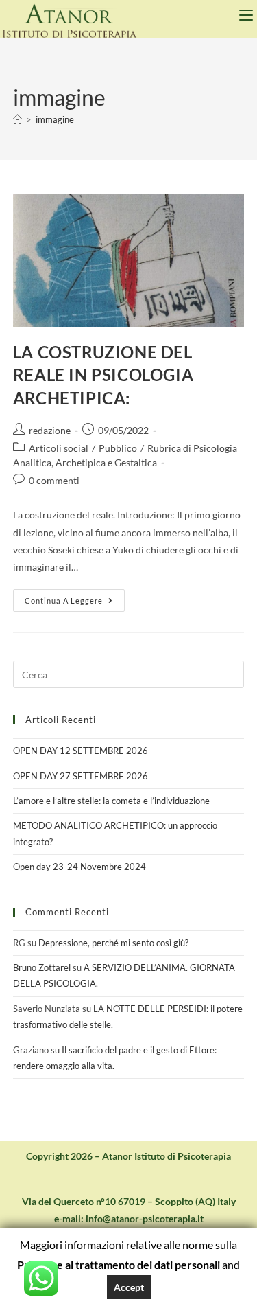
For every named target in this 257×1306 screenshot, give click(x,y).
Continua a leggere (75, 597)
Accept (129, 1287)
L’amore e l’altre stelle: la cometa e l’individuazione (111, 800)
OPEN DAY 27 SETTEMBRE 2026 (80, 775)
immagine (55, 119)
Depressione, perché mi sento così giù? (113, 942)
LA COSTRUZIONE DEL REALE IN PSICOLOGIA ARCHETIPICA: (103, 375)
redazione (50, 430)
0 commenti (54, 480)
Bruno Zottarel (42, 967)
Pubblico (118, 448)
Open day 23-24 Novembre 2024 (79, 866)
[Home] (17, 119)
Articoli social (58, 448)
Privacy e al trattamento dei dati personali (118, 1264)
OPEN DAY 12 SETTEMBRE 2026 (80, 750)
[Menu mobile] (248, 15)
